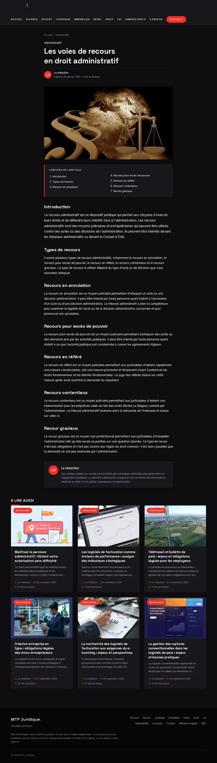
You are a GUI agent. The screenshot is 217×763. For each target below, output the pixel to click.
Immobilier (82, 19)
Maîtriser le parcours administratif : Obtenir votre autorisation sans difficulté (36, 556)
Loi (119, 19)
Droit (109, 19)
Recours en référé (123, 180)
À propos (156, 19)
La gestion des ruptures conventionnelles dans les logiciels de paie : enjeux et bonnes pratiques (168, 650)
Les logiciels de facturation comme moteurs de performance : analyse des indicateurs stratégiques (108, 556)
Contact (176, 19)
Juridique (63, 19)
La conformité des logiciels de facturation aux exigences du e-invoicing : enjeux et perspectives (107, 648)
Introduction (59, 176)
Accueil (17, 19)
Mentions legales (188, 723)
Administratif (135, 19)
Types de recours (63, 181)
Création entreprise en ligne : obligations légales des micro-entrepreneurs (34, 648)
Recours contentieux (125, 185)
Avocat (47, 19)
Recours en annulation (65, 186)
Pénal (97, 19)
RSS (204, 723)
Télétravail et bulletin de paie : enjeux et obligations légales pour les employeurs (169, 556)
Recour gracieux (122, 191)
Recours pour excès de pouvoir (131, 175)
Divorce (32, 19)
